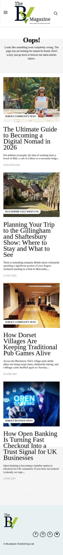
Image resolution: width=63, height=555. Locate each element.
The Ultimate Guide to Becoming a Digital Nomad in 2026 (30, 138)
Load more (30, 489)
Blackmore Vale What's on (22, 211)
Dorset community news (20, 116)
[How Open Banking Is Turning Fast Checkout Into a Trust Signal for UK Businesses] (31, 404)
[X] (50, 534)
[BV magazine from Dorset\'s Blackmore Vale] (32, 13)
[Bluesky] (57, 534)
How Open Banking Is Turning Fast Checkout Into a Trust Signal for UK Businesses (30, 445)
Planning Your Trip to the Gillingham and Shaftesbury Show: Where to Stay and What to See (29, 239)
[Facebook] (35, 534)
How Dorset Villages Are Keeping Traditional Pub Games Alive (30, 344)
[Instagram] (42, 534)
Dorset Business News (19, 421)
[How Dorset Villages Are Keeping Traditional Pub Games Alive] (31, 305)
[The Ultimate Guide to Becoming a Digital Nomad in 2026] (31, 99)
